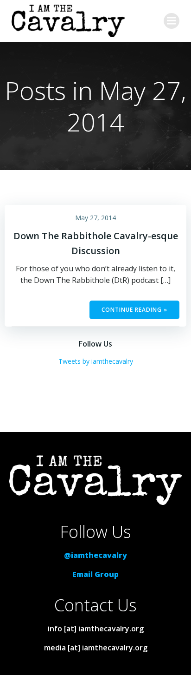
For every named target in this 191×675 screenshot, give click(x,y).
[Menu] (171, 21)
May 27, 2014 (95, 217)
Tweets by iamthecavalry (95, 361)
